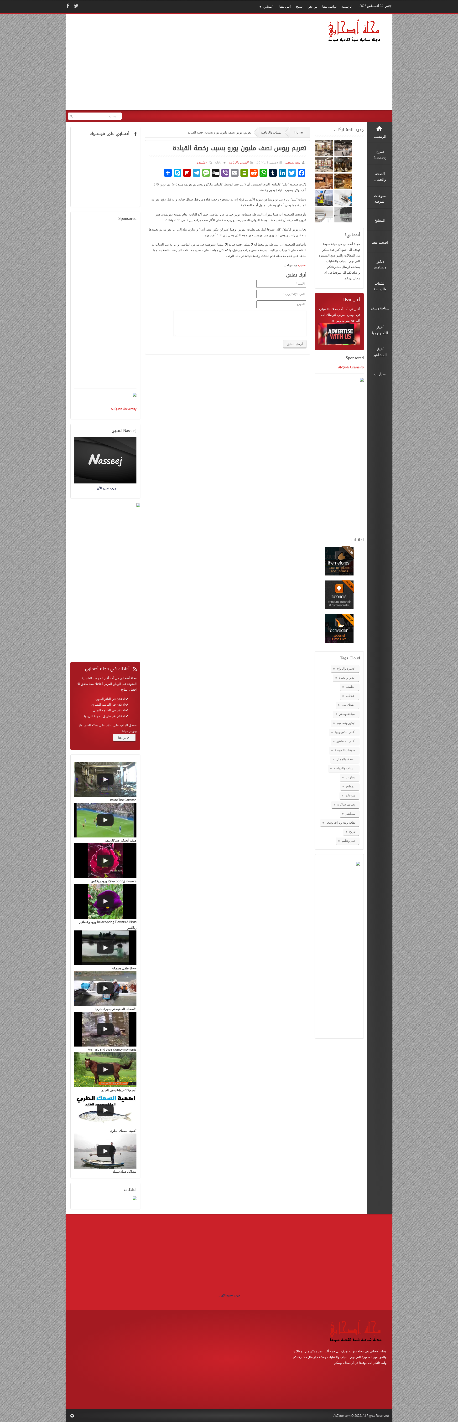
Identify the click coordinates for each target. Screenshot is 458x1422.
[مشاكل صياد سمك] (105, 1151)
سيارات (350, 777)
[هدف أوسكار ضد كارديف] (105, 820)
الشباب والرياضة (271, 132)
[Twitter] (75, 6)
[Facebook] (67, 6)
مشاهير (350, 813)
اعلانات (350, 695)
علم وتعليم (348, 840)
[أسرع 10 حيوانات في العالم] (105, 1069)
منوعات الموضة (345, 750)
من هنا (122, 737)
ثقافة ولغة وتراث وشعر (340, 822)
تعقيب (302, 265)
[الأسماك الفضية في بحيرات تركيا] (105, 988)
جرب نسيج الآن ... (229, 1295)
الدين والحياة (347, 677)
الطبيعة (350, 686)
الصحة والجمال (345, 759)
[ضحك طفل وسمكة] (105, 947)
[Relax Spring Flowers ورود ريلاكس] (105, 860)
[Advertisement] (160, 65)
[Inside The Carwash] (105, 779)
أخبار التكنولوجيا (345, 732)
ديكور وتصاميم (346, 723)
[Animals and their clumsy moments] (105, 1029)
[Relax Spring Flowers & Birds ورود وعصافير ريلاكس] (105, 901)
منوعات (350, 795)
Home (298, 132)
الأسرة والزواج (346, 668)
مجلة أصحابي (292, 162)
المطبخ (350, 786)
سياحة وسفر (347, 714)
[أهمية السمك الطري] (105, 1110)
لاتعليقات (201, 162)
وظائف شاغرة (346, 804)
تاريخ (352, 831)
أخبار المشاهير (346, 741)
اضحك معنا (348, 705)
